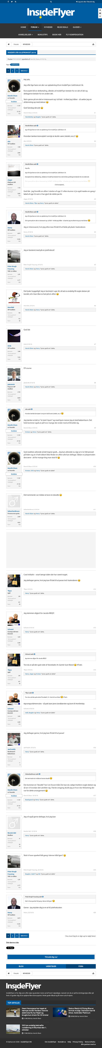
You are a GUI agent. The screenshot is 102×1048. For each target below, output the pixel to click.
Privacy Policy (78, 1042)
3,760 (19, 392)
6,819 (19, 233)
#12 (95, 589)
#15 (95, 708)
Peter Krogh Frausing (12, 267)
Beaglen (38, 117)
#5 (95, 265)
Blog (21, 966)
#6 (95, 306)
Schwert (11, 629)
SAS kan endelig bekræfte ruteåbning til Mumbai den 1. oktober (34, 1027)
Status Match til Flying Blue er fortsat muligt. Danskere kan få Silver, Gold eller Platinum (82, 1010)
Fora (80, 966)
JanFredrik (11, 749)
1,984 (19, 351)
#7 (95, 344)
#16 (95, 748)
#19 (95, 870)
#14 (95, 670)
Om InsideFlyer (50, 1042)
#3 (95, 199)
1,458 (19, 147)
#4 (95, 232)
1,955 (19, 637)
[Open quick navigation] (93, 44)
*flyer (35, 203)
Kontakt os (62, 1042)
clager (10, 180)
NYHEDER (17, 59)
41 (19, 838)
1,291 (19, 274)
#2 (95, 141)
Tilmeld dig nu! (51, 957)
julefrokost (15, 64)
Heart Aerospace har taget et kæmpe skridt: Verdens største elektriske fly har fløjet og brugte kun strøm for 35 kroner (35, 1011)
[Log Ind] (100, 16)
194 (19, 313)
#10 (95, 466)
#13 (95, 628)
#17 (95, 795)
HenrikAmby (29, 117)
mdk (26, 713)
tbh (39, 874)
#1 (95, 113)
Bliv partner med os (88, 1044)
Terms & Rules (90, 1042)
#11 (95, 509)
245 (19, 596)
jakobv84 (11, 384)
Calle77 (33, 874)
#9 (95, 428)
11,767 (18, 106)
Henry (42, 203)
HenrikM (11, 307)
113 (19, 113)
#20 (95, 912)
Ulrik (9, 346)
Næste (23, 71)
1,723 (19, 188)
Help (69, 1042)
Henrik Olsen (35, 59)
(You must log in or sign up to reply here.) (80, 936)
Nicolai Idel (12, 833)
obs (9, 141)
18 (19, 846)
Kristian (27, 432)
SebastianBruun (14, 511)
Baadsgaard (29, 800)
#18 (95, 831)
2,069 (19, 516)
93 (19, 321)
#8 (95, 383)
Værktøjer (51, 966)
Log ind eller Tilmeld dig (86, 2)
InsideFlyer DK (26, 1042)
